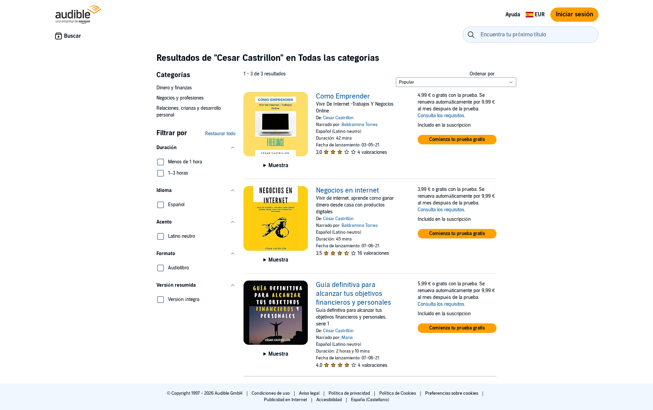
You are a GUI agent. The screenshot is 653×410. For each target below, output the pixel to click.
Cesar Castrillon (338, 118)
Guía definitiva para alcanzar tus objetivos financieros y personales (353, 294)
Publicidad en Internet (286, 400)
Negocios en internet (347, 190)
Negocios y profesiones (180, 98)
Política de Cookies (398, 393)
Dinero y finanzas (174, 88)
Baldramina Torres (359, 124)
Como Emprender (343, 96)
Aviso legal (309, 393)
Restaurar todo (220, 134)
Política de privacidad (350, 393)
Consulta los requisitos (441, 116)
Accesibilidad (329, 400)
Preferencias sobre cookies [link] (451, 393)
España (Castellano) (370, 400)
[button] (195, 148)
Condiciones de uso (271, 393)
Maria (347, 337)
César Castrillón (338, 218)
